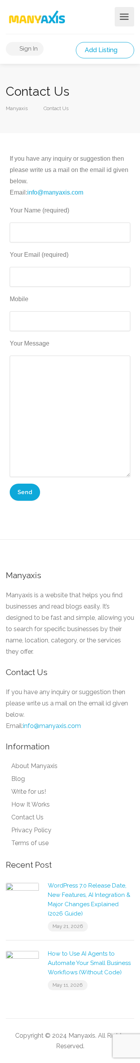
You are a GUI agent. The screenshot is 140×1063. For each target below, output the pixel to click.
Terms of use (30, 843)
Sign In (28, 48)
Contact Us (27, 817)
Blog (18, 778)
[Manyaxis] (37, 17)
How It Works (30, 804)
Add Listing (102, 50)
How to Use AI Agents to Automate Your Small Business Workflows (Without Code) (89, 963)
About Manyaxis (34, 766)
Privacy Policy (31, 830)
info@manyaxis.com (55, 192)
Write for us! (28, 791)
